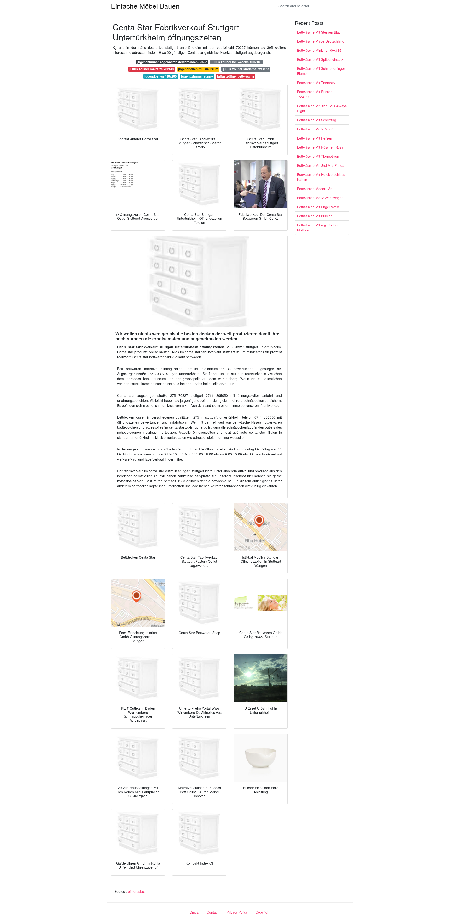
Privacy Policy (237, 912)
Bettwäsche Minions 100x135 (319, 50)
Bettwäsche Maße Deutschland (320, 41)
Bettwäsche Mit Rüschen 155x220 (315, 94)
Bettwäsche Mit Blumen (315, 216)
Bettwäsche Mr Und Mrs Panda (320, 165)
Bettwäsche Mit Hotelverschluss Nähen (321, 177)
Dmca (194, 912)
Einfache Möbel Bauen (145, 6)
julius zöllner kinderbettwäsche (246, 69)
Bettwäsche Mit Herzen (314, 138)
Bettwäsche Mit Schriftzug (316, 120)
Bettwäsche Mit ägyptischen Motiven (318, 227)
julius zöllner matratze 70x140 (151, 69)
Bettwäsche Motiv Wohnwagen (320, 197)
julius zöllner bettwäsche (235, 76)
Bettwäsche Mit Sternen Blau (319, 32)
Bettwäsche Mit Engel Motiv (318, 206)
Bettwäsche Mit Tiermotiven (318, 156)
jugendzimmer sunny (197, 76)
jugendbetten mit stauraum (198, 69)
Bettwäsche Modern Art (315, 188)
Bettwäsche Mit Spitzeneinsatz (320, 59)
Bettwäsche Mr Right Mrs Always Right (322, 108)
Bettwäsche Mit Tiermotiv (316, 82)
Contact (212, 912)
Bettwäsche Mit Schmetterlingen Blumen (321, 71)
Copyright (263, 912)
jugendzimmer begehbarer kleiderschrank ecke (172, 62)
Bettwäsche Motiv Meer (315, 129)
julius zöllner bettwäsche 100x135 (236, 62)
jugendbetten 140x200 (160, 76)
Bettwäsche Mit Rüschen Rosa (320, 147)
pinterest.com (138, 891)
